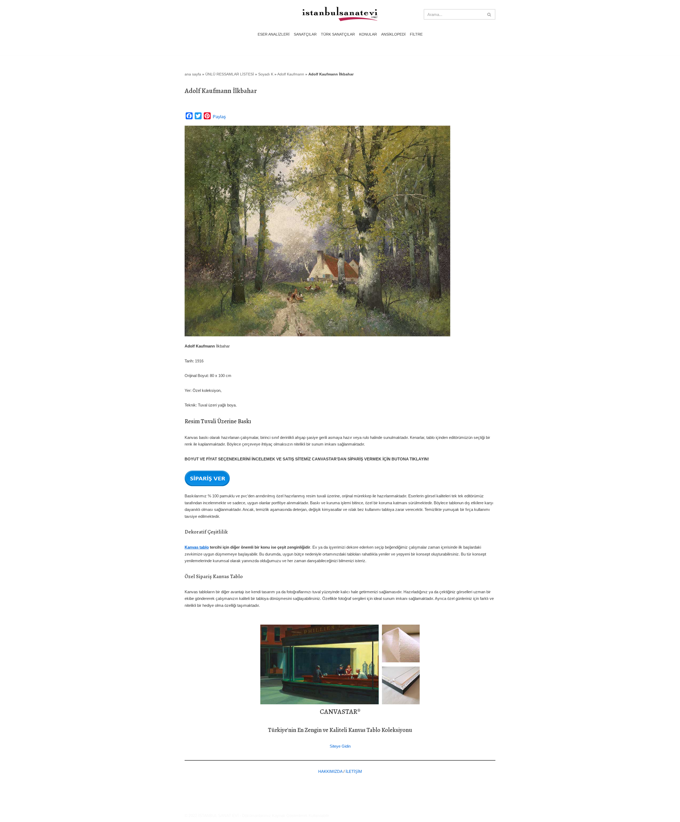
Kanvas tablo (197, 547)
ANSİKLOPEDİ (393, 34)
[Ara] (489, 14)
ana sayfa (193, 74)
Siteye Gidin (340, 746)
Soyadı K (265, 74)
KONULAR (368, 34)
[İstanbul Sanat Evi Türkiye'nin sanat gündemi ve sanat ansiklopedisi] (340, 14)
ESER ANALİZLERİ (274, 34)
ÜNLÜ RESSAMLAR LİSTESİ (229, 74)
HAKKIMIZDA (330, 771)
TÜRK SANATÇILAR (338, 34)
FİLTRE (416, 34)
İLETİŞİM (354, 771)
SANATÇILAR (305, 34)
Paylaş (219, 117)
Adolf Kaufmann (290, 74)
